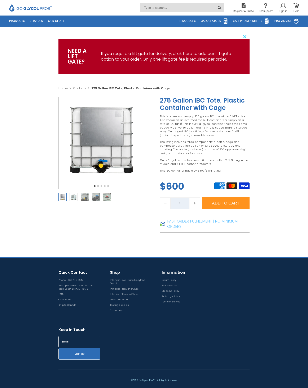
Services (36, 21)
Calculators (211, 21)
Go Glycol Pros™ (147, 380)
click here (182, 53)
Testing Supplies (119, 305)
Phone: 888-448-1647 (70, 280)
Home (63, 88)
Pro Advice (283, 21)
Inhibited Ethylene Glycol (124, 294)
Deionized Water (119, 299)
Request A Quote (243, 11)
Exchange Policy (171, 296)
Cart (296, 8)
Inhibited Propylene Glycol (124, 288)
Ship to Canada (67, 305)
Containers (116, 310)
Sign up (79, 353)
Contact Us (64, 299)
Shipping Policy (170, 291)
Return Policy (169, 280)
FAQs (61, 294)
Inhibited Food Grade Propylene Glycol (127, 282)
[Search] (219, 7)
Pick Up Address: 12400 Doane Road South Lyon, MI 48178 (75, 287)
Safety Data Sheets (248, 21)
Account (283, 8)
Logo (30, 8)
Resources (187, 21)
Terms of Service (171, 301)
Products (17, 21)
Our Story (56, 21)
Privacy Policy (169, 285)
